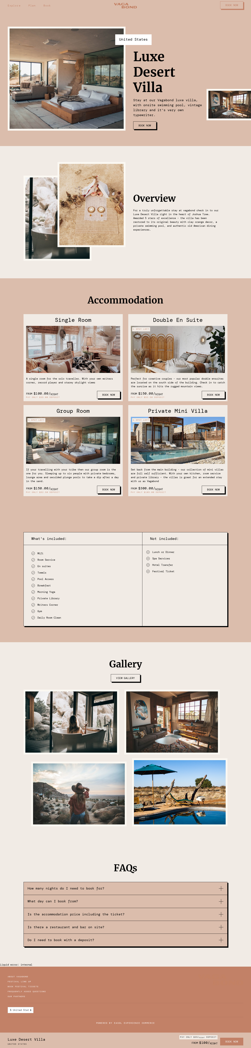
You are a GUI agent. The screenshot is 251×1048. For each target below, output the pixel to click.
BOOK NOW (231, 5)
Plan (32, 5)
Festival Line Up (19, 981)
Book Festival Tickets (23, 986)
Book (47, 5)
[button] (125, 888)
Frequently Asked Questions (27, 991)
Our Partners (16, 996)
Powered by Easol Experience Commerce (125, 1023)
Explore (14, 5)
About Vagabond (18, 976)
